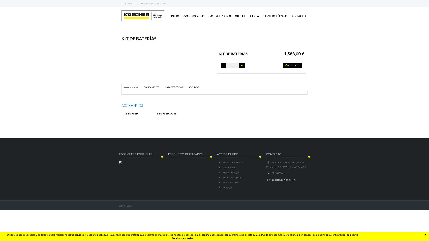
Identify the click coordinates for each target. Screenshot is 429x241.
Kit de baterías (233, 54)
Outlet (240, 16)
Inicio (175, 16)
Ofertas (254, 16)
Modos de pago (231, 172)
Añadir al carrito (292, 65)
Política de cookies (183, 238)
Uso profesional (220, 16)
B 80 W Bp (132, 113)
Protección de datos (233, 162)
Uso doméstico (193, 16)
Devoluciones (230, 167)
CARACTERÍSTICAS (174, 87)
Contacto (298, 16)
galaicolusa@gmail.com (154, 4)
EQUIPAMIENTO (151, 87)
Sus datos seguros (232, 177)
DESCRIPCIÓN (131, 87)
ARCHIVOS (194, 87)
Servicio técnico (275, 16)
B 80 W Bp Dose (166, 113)
